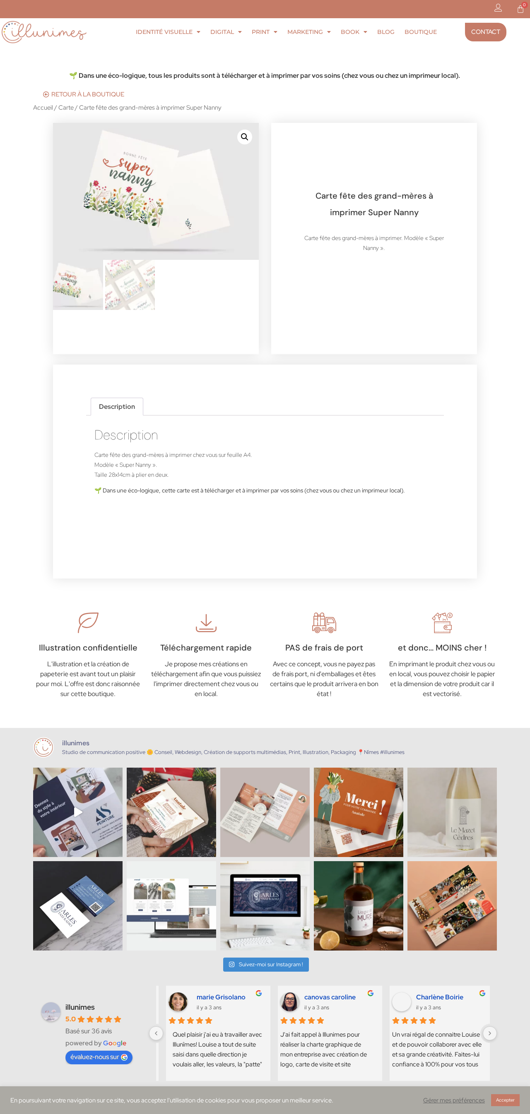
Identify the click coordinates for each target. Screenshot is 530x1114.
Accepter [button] (505, 1100)
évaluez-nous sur (94, 1056)
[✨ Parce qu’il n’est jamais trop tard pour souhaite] (78, 812)
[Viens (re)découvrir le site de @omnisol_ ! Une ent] (171, 906)
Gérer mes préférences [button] (454, 1100)
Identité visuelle (164, 32)
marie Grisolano (214, 997)
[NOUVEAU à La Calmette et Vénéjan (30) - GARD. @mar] (265, 812)
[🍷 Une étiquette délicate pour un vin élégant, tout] (452, 812)
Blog (386, 32)
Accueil (43, 107)
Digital (222, 32)
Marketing (305, 32)
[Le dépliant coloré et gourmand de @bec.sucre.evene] (452, 906)
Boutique (421, 32)
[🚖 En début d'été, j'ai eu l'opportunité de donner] (265, 906)
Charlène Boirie (436, 997)
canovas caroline (327, 997)
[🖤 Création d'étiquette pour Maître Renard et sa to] (358, 906)
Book (350, 32)
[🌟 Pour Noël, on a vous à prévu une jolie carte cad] (171, 812)
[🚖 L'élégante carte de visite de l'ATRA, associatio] (78, 906)
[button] (244, 137)
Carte (66, 107)
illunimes (80, 1007)
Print (261, 32)
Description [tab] (117, 406)
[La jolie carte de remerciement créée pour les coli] (358, 812)
